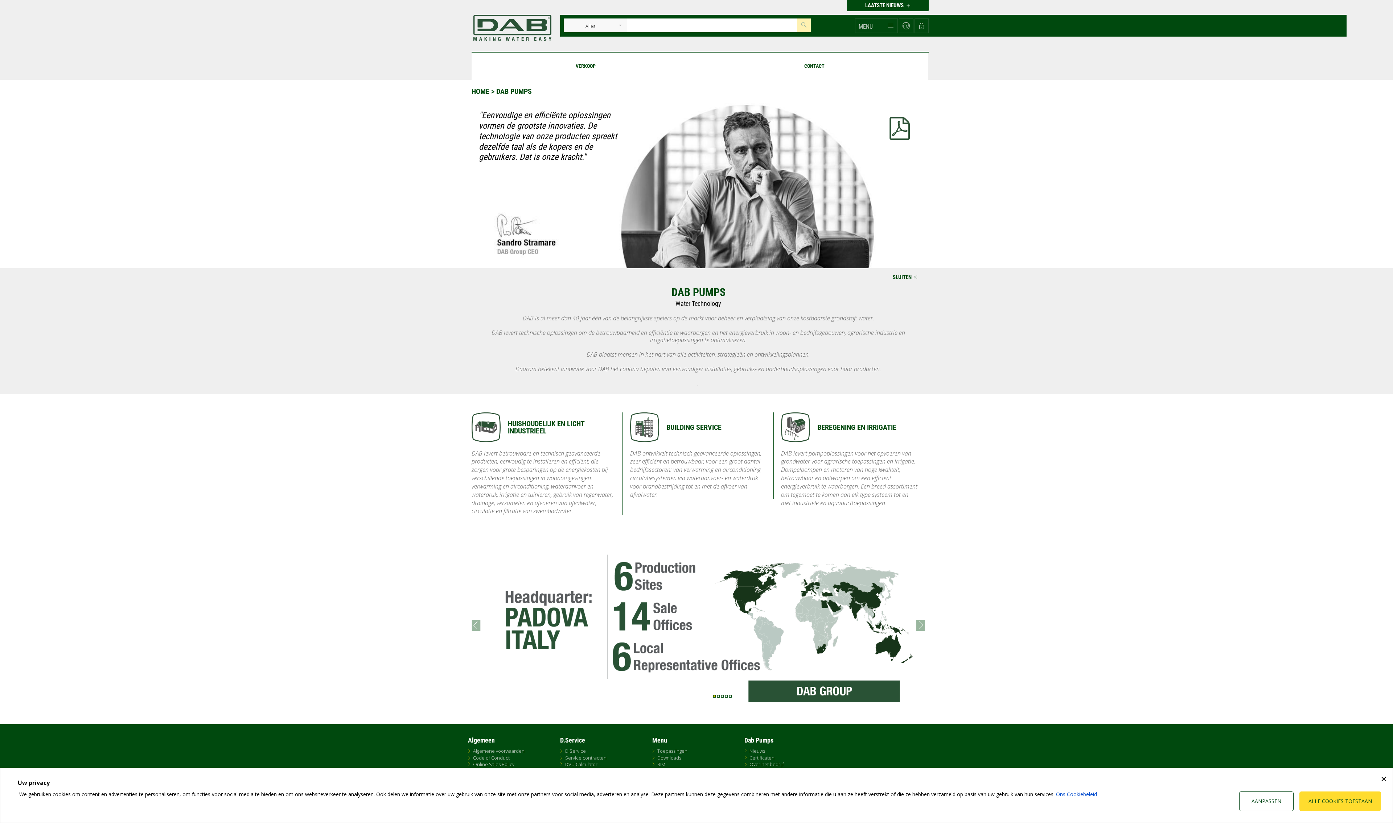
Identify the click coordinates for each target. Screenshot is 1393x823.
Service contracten (586, 758)
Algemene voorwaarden (499, 751)
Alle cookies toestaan (1340, 801)
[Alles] (590, 27)
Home (480, 91)
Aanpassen (1266, 801)
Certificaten (761, 758)
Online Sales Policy (493, 764)
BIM (661, 764)
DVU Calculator (581, 764)
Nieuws (757, 751)
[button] (876, 26)
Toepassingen (672, 751)
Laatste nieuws (885, 5)
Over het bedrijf (766, 764)
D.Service (575, 751)
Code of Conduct (491, 758)
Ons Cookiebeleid (1076, 794)
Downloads (669, 758)
